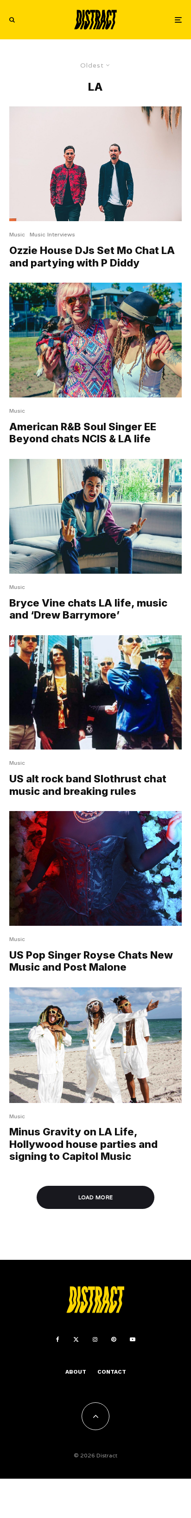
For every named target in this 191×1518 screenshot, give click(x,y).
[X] (76, 1339)
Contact (111, 1372)
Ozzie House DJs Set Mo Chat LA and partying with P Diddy (92, 256)
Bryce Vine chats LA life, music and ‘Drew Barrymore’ (88, 609)
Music (17, 234)
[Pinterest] (113, 1339)
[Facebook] (57, 1339)
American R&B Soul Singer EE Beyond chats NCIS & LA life (82, 433)
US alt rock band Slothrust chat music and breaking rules (87, 785)
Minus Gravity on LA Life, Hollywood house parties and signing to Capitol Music (83, 1144)
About (75, 1372)
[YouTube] (132, 1339)
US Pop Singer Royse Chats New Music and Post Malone (91, 961)
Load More (95, 1197)
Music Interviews (52, 234)
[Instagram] (95, 1339)
